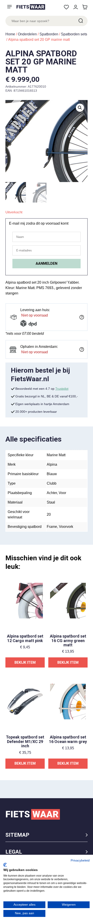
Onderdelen (27, 34)
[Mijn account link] (75, 7)
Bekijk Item (25, 662)
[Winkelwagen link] (85, 7)
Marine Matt (56, 455)
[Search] (80, 21)
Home (10, 34)
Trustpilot (61, 388)
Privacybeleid (80, 860)
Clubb (51, 483)
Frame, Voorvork (60, 527)
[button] (80, 108)
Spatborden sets (74, 34)
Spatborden (49, 34)
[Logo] (30, 7)
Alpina (52, 464)
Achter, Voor (56, 493)
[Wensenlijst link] (66, 7)
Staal (51, 502)
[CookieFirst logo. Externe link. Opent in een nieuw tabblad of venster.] (5, 865)
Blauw (52, 474)
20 (49, 514)
